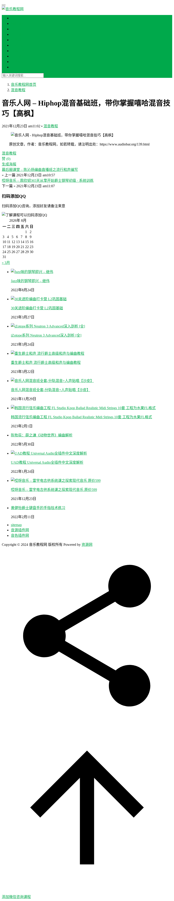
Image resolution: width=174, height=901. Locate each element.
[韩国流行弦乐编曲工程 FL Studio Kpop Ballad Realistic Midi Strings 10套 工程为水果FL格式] (83, 408)
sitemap (16, 525)
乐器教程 (18, 34)
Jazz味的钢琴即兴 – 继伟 (30, 281)
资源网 (87, 545)
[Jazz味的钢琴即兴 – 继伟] (32, 272)
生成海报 (9, 164)
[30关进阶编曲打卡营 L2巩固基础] (39, 299)
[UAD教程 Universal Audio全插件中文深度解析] (49, 453)
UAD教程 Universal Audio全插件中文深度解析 (47, 462)
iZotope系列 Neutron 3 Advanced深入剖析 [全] (46, 335)
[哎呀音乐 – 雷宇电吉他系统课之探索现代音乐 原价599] (56, 481)
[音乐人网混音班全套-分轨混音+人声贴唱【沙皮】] (52, 381)
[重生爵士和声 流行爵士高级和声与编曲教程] (47, 353)
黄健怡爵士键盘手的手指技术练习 (38, 508)
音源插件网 (20, 530)
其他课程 (18, 67)
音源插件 (18, 51)
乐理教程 (18, 40)
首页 (14, 18)
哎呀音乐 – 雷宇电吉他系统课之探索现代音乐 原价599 (54, 490)
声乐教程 (18, 56)
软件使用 (18, 62)
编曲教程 (18, 23)
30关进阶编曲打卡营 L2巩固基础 (37, 308)
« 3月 (6, 263)
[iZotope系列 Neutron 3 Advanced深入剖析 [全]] (48, 326)
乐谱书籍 (18, 45)
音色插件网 (20, 535)
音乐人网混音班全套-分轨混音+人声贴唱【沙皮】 (50, 390)
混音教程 (18, 29)
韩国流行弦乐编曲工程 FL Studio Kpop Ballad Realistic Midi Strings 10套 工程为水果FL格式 (81, 417)
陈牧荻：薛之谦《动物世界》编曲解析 (41, 435)
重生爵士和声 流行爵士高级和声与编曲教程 (46, 362)
